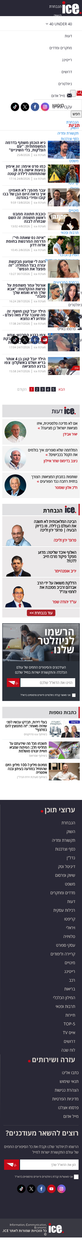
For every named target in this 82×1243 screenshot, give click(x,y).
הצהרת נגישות (67, 1090)
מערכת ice (40, 155)
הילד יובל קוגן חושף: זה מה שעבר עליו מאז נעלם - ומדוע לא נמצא (24, 314)
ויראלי (70, 927)
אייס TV (69, 1032)
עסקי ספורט (65, 945)
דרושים (69, 1041)
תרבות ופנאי (65, 1006)
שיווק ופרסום (65, 875)
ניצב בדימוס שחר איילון (60, 460)
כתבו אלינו (70, 1072)
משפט (70, 884)
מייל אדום (71, 1116)
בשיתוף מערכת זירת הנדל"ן (32, 777)
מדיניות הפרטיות (65, 1099)
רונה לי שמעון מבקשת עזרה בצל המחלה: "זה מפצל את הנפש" (27, 265)
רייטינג (69, 971)
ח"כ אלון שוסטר (66, 487)
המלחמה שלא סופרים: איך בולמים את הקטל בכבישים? (52, 452)
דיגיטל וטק (66, 866)
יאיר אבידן (70, 434)
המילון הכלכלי (64, 997)
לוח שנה (68, 1050)
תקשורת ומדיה (63, 840)
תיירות (70, 1015)
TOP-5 (69, 1024)
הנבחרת (55, 6)
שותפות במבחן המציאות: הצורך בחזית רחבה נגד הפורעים (54, 479)
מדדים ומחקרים (62, 892)
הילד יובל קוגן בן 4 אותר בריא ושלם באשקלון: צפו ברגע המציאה (25, 362)
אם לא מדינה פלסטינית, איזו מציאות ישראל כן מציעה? (57, 425)
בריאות (69, 989)
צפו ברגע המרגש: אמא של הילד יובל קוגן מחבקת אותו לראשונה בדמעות (24, 338)
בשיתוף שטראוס (38, 756)
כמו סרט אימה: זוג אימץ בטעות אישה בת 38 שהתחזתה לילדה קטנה (26, 170)
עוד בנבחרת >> (41, 612)
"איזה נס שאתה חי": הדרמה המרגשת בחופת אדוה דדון (26, 241)
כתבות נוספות (62, 712)
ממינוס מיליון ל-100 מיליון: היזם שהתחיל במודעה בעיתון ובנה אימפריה (26, 768)
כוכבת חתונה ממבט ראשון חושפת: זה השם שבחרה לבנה (27, 217)
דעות (68, 35)
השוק (58, 15)
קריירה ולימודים (63, 954)
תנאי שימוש (69, 1081)
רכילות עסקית (64, 910)
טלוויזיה (69, 936)
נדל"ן (71, 857)
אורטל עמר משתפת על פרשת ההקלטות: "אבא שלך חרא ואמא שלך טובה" (26, 290)
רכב (72, 980)
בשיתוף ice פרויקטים (35, 734)
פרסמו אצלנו (68, 1107)
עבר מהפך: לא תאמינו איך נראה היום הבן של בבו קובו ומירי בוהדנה (24, 193)
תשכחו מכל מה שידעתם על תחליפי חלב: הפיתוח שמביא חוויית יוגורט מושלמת (28, 747)
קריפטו (69, 919)
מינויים (70, 962)
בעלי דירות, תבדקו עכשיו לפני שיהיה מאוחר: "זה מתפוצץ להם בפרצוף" (26, 726)
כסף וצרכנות (65, 849)
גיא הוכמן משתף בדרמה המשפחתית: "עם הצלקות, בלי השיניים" (25, 146)
